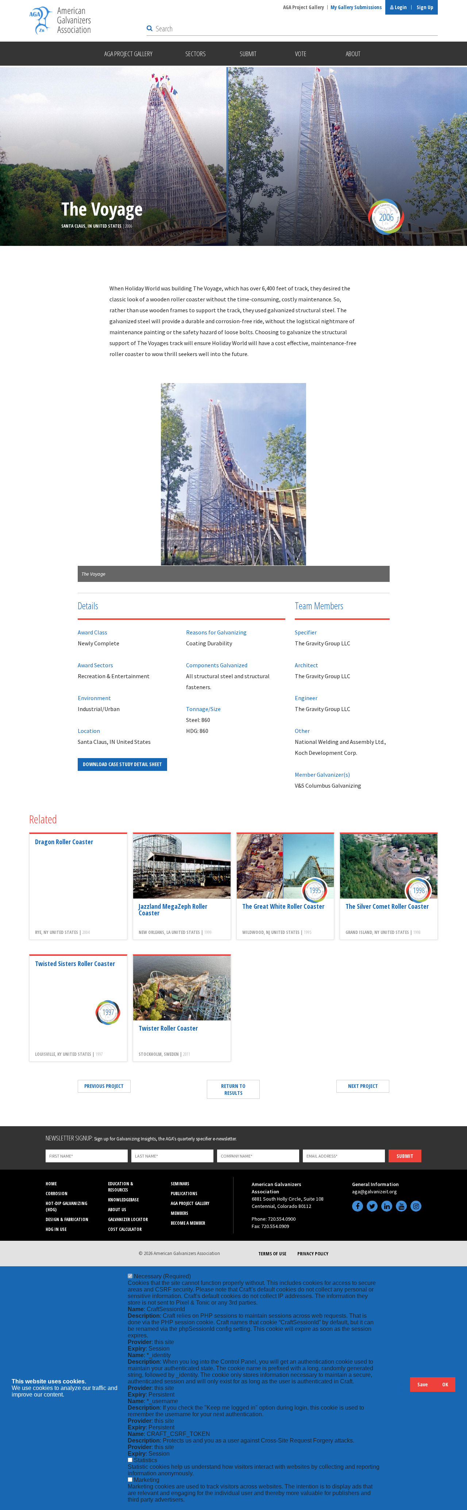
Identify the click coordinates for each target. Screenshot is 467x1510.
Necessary (162, 1276)
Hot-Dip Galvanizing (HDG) (66, 1206)
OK (445, 1384)
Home (51, 1184)
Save (422, 1384)
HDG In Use (56, 1229)
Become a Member (188, 1223)
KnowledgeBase (123, 1200)
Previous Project (104, 1085)
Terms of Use (272, 1253)
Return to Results (233, 1089)
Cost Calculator (125, 1229)
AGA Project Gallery (303, 7)
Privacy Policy (312, 1253)
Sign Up (425, 7)
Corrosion (56, 1193)
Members (179, 1213)
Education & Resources (120, 1187)
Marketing (146, 1480)
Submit (405, 1155)
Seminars (180, 1184)
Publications (184, 1193)
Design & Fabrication (67, 1219)
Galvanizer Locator (128, 1219)
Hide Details (401, 1388)
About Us (117, 1209)
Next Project (363, 1085)
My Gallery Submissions (356, 7)
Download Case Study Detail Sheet (122, 764)
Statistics (145, 1460)
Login (400, 7)
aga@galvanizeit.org (374, 1191)
